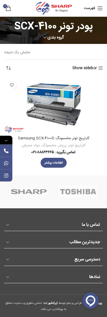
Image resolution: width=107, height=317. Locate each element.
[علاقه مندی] (11, 85)
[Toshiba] (78, 192)
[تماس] (6, 150)
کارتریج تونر (77, 145)
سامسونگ (49, 145)
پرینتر (62, 145)
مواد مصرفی (31, 145)
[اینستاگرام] (6, 175)
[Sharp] (29, 192)
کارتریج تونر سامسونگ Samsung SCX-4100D (53, 138)
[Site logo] (53, 8)
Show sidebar (84, 68)
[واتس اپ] (6, 163)
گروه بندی (55, 37)
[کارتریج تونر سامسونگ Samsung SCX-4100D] (53, 105)
